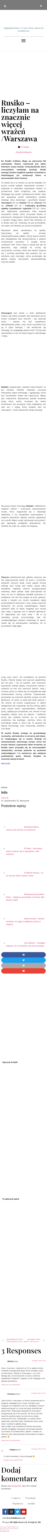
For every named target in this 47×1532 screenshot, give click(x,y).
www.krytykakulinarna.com (13, 1518)
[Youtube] (23, 1512)
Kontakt (31, 1503)
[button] (5, 6)
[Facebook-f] (5, 1512)
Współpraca (17, 1503)
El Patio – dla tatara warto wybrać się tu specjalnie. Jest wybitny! (24, 851)
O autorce (16, 1498)
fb (7, 798)
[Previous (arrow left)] (2, 1531)
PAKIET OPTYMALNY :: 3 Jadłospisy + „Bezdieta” (23, 1262)
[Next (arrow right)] (7, 1531)
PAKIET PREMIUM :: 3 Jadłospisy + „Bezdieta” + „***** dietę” (23, 1307)
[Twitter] (17, 1512)
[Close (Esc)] (2, 1528)
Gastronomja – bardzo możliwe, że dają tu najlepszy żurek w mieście (25, 921)
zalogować (16, 1486)
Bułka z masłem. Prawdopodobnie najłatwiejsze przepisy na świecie (23, 1172)
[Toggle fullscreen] (11, 1528)
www (3, 798)
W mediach (30, 1498)
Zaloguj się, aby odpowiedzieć (10, 1384)
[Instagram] (11, 1512)
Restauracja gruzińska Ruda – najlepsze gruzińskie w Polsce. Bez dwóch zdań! (25, 897)
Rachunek (5, 763)
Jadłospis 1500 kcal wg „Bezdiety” (23, 1084)
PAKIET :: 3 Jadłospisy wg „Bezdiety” (23, 1217)
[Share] (7, 1528)
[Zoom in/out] (16, 1528)
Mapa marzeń (23, 1128)
